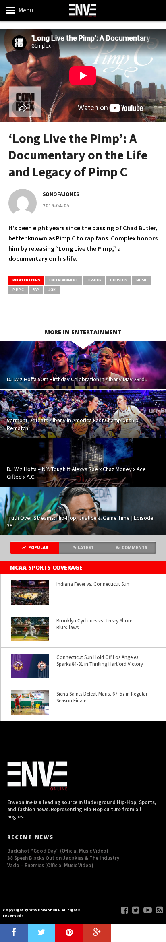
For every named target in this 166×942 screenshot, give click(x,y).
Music (141, 280)
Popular (38, 547)
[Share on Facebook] (14, 933)
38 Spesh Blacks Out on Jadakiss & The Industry (63, 858)
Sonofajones (61, 194)
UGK (52, 289)
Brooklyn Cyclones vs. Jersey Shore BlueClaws (94, 623)
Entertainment (63, 280)
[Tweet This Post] (42, 933)
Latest (86, 547)
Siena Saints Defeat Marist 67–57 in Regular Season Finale (101, 697)
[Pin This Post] (69, 933)
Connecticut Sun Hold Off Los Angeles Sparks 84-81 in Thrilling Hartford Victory (99, 660)
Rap (36, 289)
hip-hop (94, 280)
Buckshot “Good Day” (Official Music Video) (57, 850)
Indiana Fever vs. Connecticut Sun (92, 583)
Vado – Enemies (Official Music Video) (50, 865)
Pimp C (18, 289)
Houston (118, 280)
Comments (134, 547)
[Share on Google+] (97, 933)
